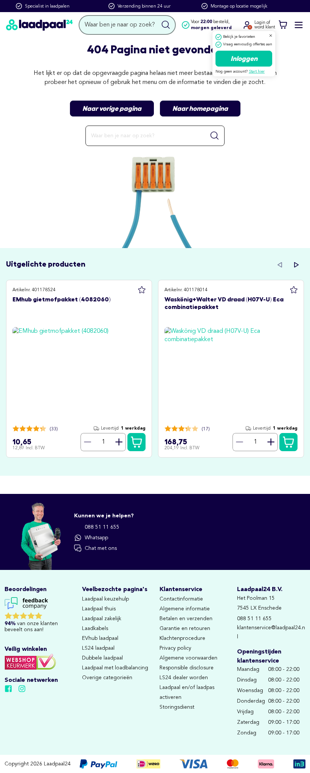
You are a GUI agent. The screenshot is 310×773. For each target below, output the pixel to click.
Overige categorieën (107, 677)
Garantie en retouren (185, 628)
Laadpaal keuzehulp (105, 599)
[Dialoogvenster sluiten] (270, 35)
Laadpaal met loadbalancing (115, 668)
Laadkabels (95, 628)
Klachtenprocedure (182, 638)
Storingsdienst (177, 707)
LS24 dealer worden (184, 677)
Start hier (257, 71)
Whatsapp (96, 537)
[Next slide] (296, 264)
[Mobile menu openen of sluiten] (298, 25)
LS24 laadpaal (98, 648)
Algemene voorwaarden (188, 658)
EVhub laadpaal (100, 638)
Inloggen (244, 58)
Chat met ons (101, 548)
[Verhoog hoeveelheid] (119, 442)
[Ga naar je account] (246, 24)
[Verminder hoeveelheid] (87, 442)
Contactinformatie (181, 599)
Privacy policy (175, 648)
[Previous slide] (279, 264)
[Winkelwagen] (282, 24)
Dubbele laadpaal (102, 658)
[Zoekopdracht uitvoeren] (165, 25)
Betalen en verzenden (186, 618)
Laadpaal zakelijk (101, 618)
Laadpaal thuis (99, 609)
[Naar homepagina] (39, 25)
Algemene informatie (185, 609)
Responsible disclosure (187, 668)
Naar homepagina (200, 108)
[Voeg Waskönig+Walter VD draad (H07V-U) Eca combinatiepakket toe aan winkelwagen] (288, 442)
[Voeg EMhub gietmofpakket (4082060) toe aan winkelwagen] (136, 442)
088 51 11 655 (102, 527)
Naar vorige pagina (111, 108)
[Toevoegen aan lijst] (142, 290)
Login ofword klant (264, 24)
